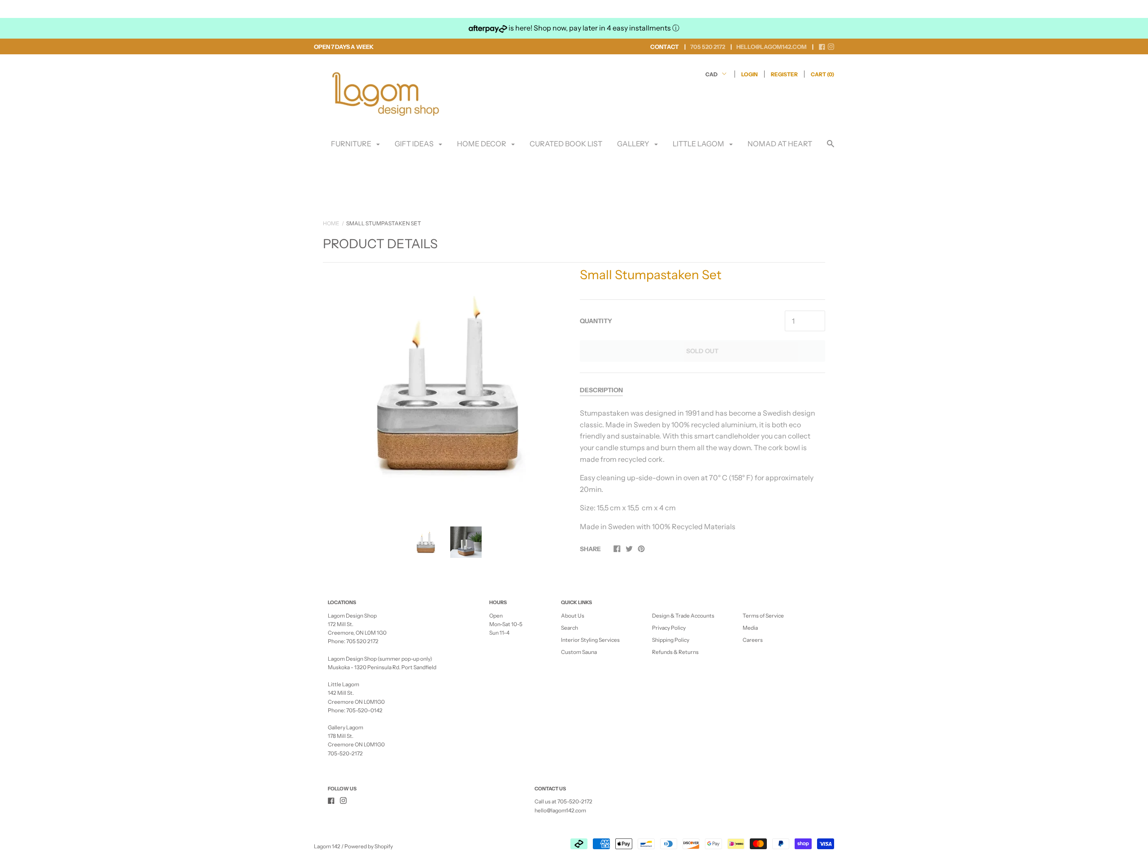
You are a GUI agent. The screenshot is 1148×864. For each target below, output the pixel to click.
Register (784, 74)
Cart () (822, 74)
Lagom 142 (327, 846)
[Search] (830, 148)
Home (331, 223)
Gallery (634, 143)
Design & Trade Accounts (683, 615)
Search (569, 627)
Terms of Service (763, 615)
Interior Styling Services (590, 639)
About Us (572, 615)
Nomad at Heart (780, 143)
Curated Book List (566, 143)
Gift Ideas (415, 143)
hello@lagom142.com (560, 810)
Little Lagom (699, 143)
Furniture (352, 143)
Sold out (702, 351)
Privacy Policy (669, 627)
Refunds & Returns (675, 652)
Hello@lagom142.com (771, 46)
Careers (753, 639)
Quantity (596, 321)
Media (750, 627)
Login (749, 74)
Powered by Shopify (368, 846)
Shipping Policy (670, 639)
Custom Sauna (579, 652)
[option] (446, 388)
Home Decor (482, 143)
